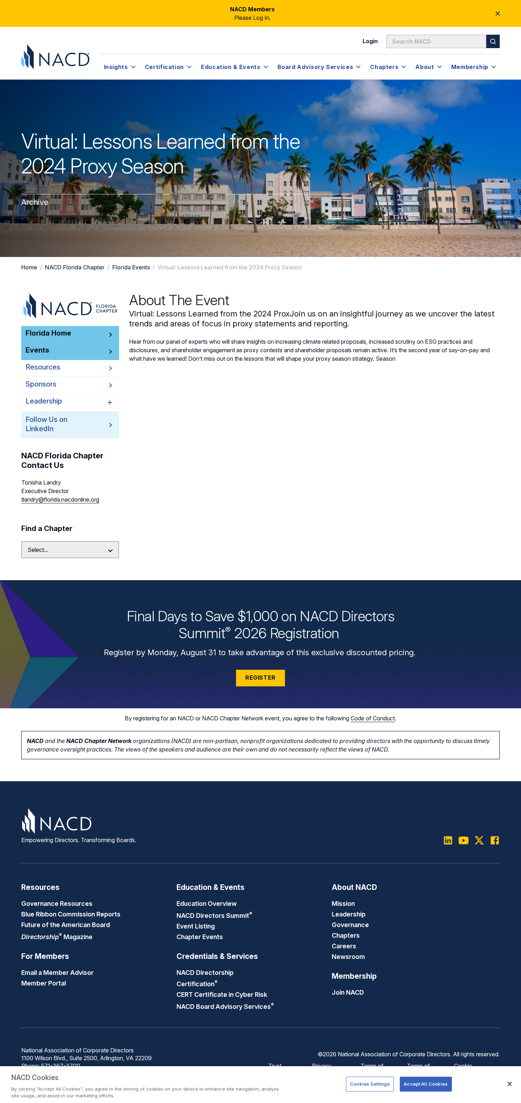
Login (370, 41)
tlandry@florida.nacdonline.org (60, 499)
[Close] (509, 1084)
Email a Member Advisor (57, 972)
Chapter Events (200, 937)
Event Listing (196, 926)
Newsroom (348, 956)
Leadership (348, 914)
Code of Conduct (373, 718)
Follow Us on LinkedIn (46, 424)
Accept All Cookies (426, 1084)
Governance (350, 924)
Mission (343, 903)
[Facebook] (495, 840)
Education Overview (207, 903)
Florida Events (131, 267)
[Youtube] (464, 840)
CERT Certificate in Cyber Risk (222, 994)
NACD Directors (214, 915)
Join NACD (348, 992)
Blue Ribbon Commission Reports (71, 914)
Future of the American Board (65, 924)
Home (29, 267)
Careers (344, 946)
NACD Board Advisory (225, 1006)
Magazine (57, 937)
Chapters (346, 935)
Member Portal (43, 983)
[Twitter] (479, 840)
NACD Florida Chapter (75, 267)
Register (260, 677)
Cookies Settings (370, 1084)
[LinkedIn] (448, 840)
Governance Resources (57, 903)
